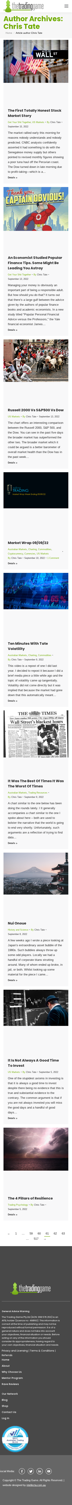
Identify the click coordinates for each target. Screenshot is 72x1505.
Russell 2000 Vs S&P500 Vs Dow (36, 410)
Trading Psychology (18, 1205)
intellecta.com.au (36, 1485)
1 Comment (53, 558)
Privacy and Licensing (15, 1350)
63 (63, 1233)
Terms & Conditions (42, 1350)
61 (47, 1233)
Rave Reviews (10, 1384)
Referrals (7, 1355)
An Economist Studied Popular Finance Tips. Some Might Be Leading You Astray (35, 263)
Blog (5, 1400)
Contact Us (9, 1412)
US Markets (38, 122)
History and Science (18, 929)
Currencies (29, 553)
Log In (5, 1418)
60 (39, 1233)
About (6, 1366)
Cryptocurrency (15, 553)
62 (55, 1233)
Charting (32, 549)
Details (11, 177)
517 (36, 1238)
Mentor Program (12, 1378)
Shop (5, 1406)
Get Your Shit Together (19, 122)
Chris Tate (21, 26)
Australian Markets (17, 549)
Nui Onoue (17, 923)
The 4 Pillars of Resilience (30, 1198)
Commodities (44, 549)
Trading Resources (37, 792)
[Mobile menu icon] (66, 6)
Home (5, 1359)
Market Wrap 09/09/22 (28, 542)
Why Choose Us (12, 1372)
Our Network (10, 1394)
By (54, 122)
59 (31, 1233)
